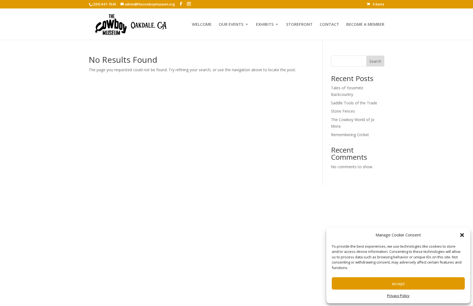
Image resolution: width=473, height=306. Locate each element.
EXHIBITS (264, 24)
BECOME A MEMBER (365, 24)
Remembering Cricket (350, 134)
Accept (398, 283)
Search (375, 61)
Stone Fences (343, 111)
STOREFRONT (299, 24)
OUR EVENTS (231, 24)
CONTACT (329, 24)
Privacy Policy (398, 295)
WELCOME (202, 24)
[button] (462, 235)
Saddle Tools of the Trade (354, 102)
